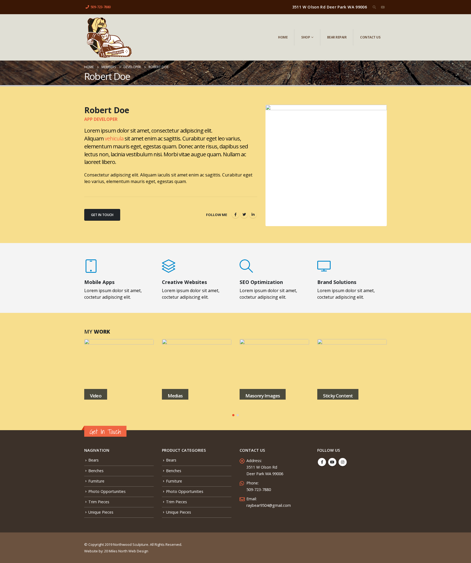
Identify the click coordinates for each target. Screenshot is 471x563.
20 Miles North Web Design (126, 551)
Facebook (235, 214)
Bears (93, 460)
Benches (96, 470)
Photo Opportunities (107, 491)
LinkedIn (253, 214)
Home (283, 37)
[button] (233, 415)
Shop (305, 37)
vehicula (114, 138)
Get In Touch (102, 214)
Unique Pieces (100, 512)
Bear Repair (337, 37)
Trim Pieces (98, 501)
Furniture (96, 481)
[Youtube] (383, 7)
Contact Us (370, 37)
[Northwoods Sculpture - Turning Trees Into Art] (109, 37)
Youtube (332, 462)
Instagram (343, 462)
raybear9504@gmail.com (268, 505)
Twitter (244, 214)
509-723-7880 (100, 7)
